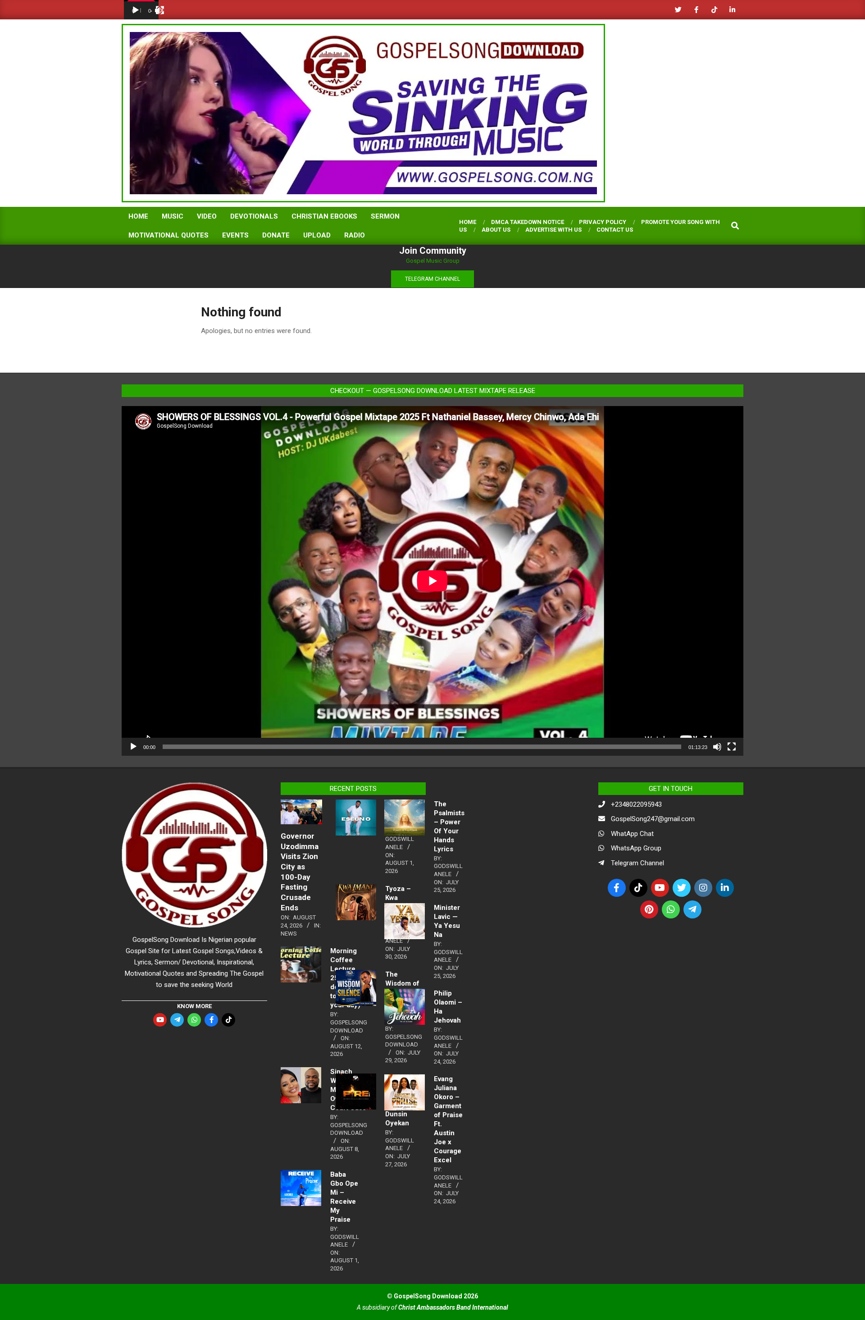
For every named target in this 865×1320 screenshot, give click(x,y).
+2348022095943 (636, 804)
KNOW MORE (194, 1006)
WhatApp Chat (632, 834)
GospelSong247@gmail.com (653, 819)
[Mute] (717, 746)
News (289, 933)
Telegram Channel (637, 863)
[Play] (135, 10)
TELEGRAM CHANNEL (432, 279)
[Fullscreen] (159, 10)
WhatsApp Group (636, 848)
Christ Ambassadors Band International (453, 1307)
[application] (141, 9)
